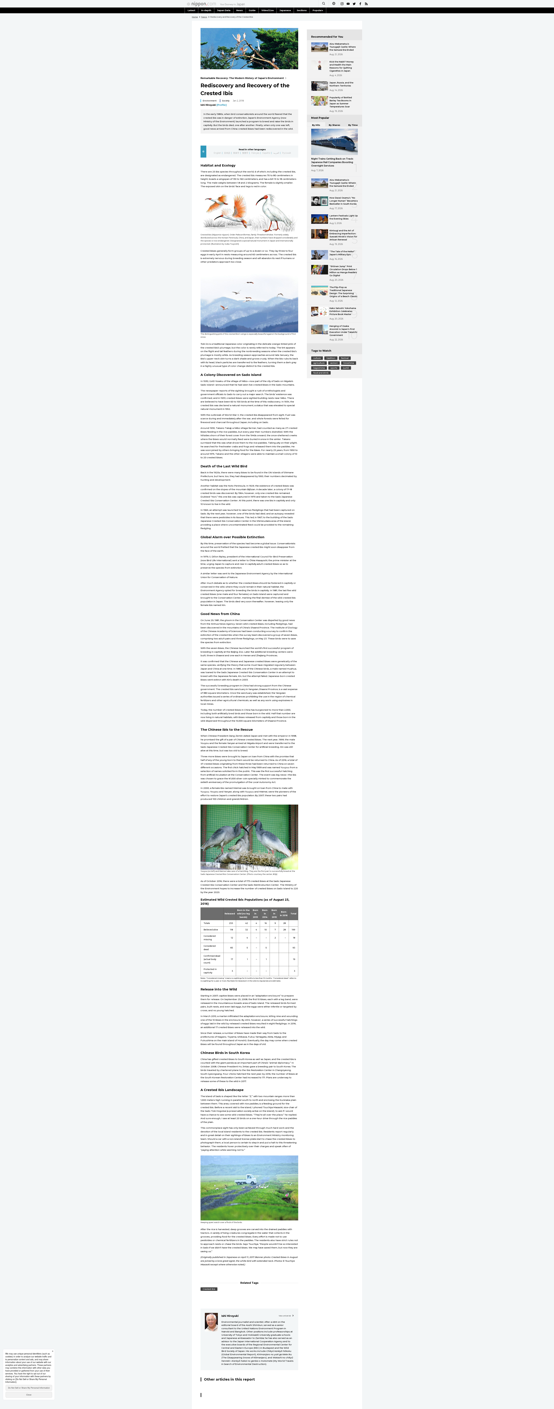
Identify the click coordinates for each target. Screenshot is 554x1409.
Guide (252, 10)
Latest (191, 10)
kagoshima (319, 368)
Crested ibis (209, 1289)
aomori (334, 363)
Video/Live (267, 10)
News (239, 10)
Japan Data (223, 10)
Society (226, 100)
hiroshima (348, 363)
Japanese (285, 10)
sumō (346, 368)
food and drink (321, 373)
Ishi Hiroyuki (214, 105)
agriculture (319, 363)
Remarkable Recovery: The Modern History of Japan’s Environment (242, 78)
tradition (330, 358)
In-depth (206, 10)
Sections (302, 10)
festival (345, 358)
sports (334, 368)
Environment (210, 100)
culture (317, 358)
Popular (317, 10)
